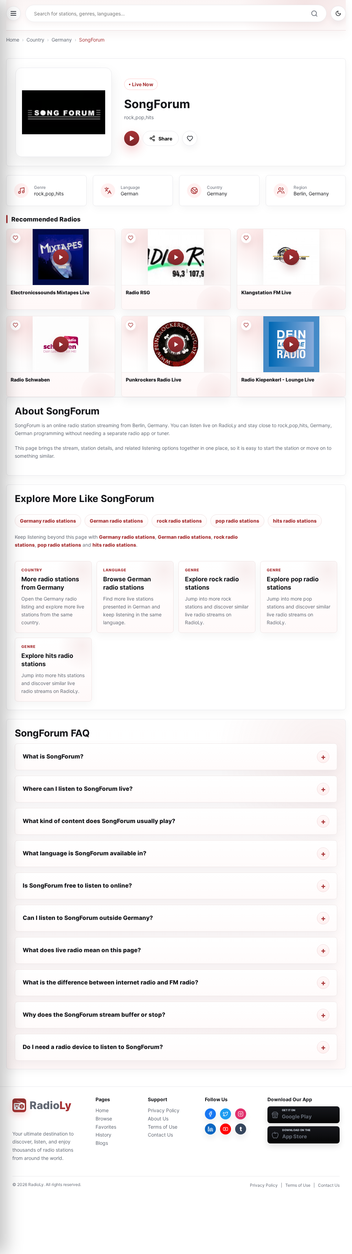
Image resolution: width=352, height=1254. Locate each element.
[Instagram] (240, 1113)
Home (12, 40)
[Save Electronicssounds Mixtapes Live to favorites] (15, 237)
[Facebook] (210, 1113)
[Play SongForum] (131, 138)
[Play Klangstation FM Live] (291, 257)
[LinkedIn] (210, 1129)
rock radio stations (179, 521)
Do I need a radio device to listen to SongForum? (93, 1047)
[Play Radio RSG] (176, 257)
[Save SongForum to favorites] (189, 138)
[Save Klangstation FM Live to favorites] (246, 237)
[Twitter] (225, 1113)
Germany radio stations (48, 521)
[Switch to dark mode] (338, 13)
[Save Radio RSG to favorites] (130, 237)
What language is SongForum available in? (84, 853)
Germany (62, 40)
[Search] (314, 13)
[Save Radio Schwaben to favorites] (15, 325)
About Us (158, 1118)
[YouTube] (225, 1129)
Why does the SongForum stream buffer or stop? (94, 1014)
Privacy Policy (163, 1110)
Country (35, 40)
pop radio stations (237, 521)
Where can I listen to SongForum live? (78, 788)
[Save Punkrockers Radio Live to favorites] (130, 325)
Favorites (106, 1127)
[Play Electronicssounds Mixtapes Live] (61, 257)
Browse (104, 1118)
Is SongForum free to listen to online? (77, 885)
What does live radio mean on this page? (82, 950)
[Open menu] (13, 13)
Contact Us (160, 1135)
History (103, 1135)
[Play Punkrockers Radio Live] (176, 344)
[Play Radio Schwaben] (61, 344)
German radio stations (116, 521)
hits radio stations (295, 521)
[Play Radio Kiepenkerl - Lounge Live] (291, 344)
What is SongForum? (53, 756)
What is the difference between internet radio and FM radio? (110, 982)
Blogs (102, 1143)
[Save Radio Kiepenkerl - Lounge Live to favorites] (246, 325)
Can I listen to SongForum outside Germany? (88, 917)
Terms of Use (162, 1127)
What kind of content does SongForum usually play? (99, 821)
